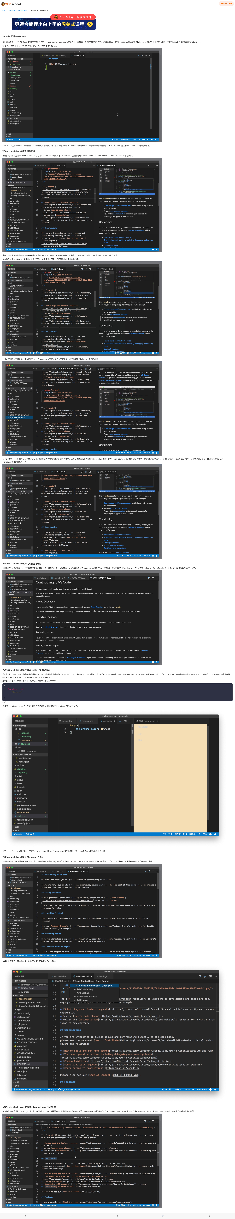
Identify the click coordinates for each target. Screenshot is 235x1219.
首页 (3, 11)
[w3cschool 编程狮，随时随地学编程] (11, 4)
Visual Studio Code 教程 (18, 11)
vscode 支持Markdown (39, 11)
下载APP (224, 4)
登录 (230, 4)
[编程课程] (117, 23)
